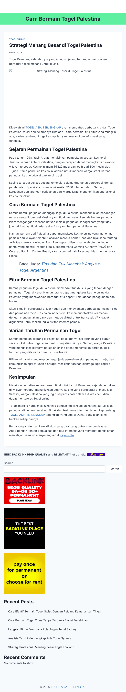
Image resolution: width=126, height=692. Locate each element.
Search (8, 463)
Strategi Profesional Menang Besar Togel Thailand (41, 647)
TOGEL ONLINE (17, 39)
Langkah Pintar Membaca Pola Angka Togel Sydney (42, 629)
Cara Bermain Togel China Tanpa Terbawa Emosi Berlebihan (48, 620)
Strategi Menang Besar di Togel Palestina (55, 45)
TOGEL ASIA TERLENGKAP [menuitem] (43, 127)
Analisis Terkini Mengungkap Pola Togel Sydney (39, 638)
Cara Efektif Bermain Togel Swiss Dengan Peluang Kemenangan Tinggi (54, 611)
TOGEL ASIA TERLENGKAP (27, 414)
